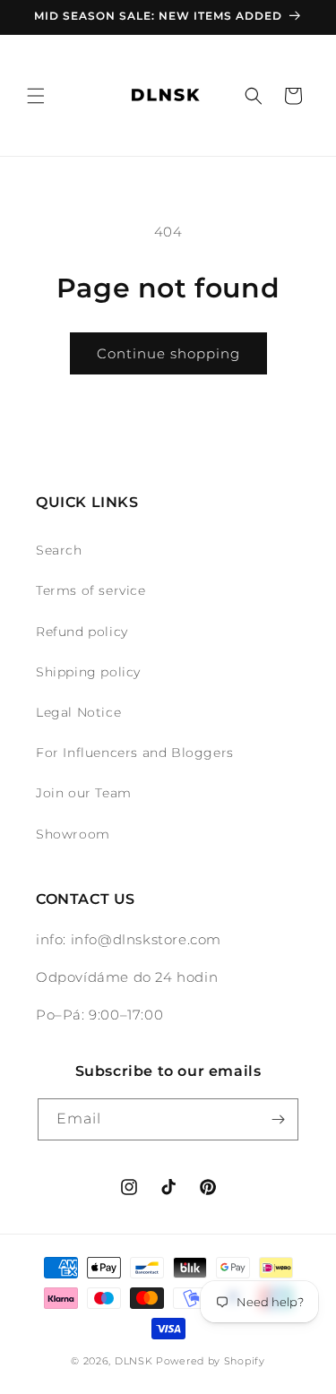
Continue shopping (168, 353)
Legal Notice (78, 712)
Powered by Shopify (210, 1361)
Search (59, 550)
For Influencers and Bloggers (135, 752)
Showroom (73, 834)
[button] (36, 96)
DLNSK (134, 1361)
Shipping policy (88, 672)
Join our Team (84, 793)
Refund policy (82, 632)
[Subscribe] (277, 1119)
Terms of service (91, 590)
